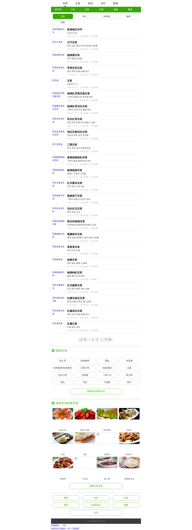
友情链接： (56, 525)
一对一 (64, 525)
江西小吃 (84, 368)
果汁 (85, 16)
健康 (115, 3)
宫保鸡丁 (129, 454)
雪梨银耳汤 (129, 479)
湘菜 (116, 9)
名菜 (77, 3)
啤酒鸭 (63, 479)
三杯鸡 (85, 479)
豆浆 (63, 16)
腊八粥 (107, 479)
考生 (62, 382)
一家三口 (107, 375)
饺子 (129, 382)
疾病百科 (96, 505)
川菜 (101, 9)
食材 (90, 3)
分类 (96, 498)
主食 (87, 9)
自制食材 (84, 361)
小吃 (72, 9)
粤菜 (130, 9)
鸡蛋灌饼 (107, 430)
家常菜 (58, 9)
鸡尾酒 (106, 16)
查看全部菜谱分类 (96, 391)
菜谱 (65, 3)
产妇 (85, 382)
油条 (85, 454)
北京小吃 (62, 375)
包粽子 (129, 430)
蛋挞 (107, 361)
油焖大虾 (63, 430)
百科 (103, 3)
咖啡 (128, 16)
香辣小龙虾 (85, 430)
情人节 (62, 361)
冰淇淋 (129, 361)
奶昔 (63, 22)
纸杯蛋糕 (107, 368)
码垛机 (62, 528)
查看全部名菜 (96, 486)
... (101, 339)
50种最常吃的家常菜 (63, 368)
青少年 (129, 375)
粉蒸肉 (107, 454)
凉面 (63, 454)
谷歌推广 (76, 528)
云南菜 (85, 375)
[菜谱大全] (54, 3)
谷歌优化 (55, 528)
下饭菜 (107, 382)
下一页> (108, 339)
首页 (96, 513)
